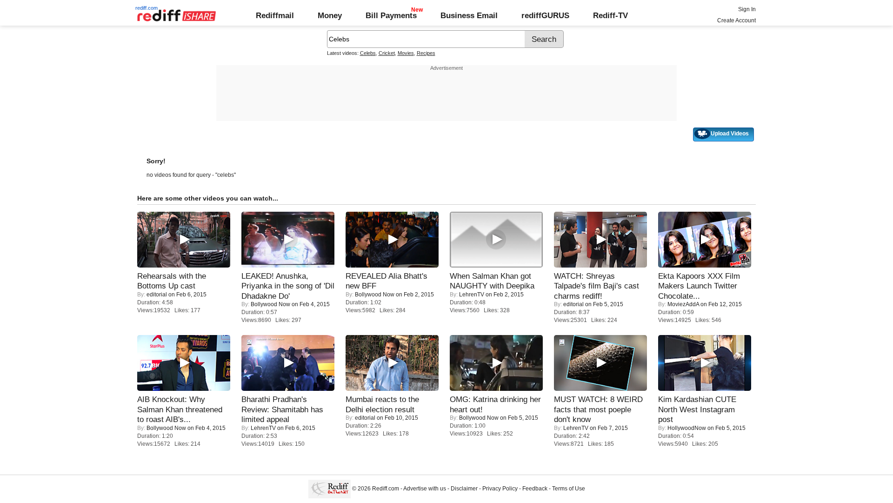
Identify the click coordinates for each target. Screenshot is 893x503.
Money (330, 15)
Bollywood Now (270, 304)
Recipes (426, 53)
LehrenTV (471, 294)
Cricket (387, 53)
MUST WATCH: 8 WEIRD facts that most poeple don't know (598, 409)
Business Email (469, 15)
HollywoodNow (686, 428)
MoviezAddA (683, 304)
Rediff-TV (610, 15)
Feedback (534, 488)
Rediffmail (275, 15)
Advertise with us (424, 488)
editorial (157, 294)
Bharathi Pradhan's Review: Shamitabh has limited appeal (282, 409)
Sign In (747, 9)
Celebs (368, 53)
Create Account (736, 20)
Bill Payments (391, 15)
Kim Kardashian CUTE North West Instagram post (697, 409)
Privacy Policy (500, 488)
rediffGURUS (545, 15)
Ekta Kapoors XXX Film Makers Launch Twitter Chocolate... (699, 286)
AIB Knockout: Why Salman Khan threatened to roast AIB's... (179, 409)
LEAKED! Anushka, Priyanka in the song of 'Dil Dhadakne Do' (287, 286)
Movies (406, 53)
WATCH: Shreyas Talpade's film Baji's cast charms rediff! (596, 286)
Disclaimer (464, 488)
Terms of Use (568, 488)
